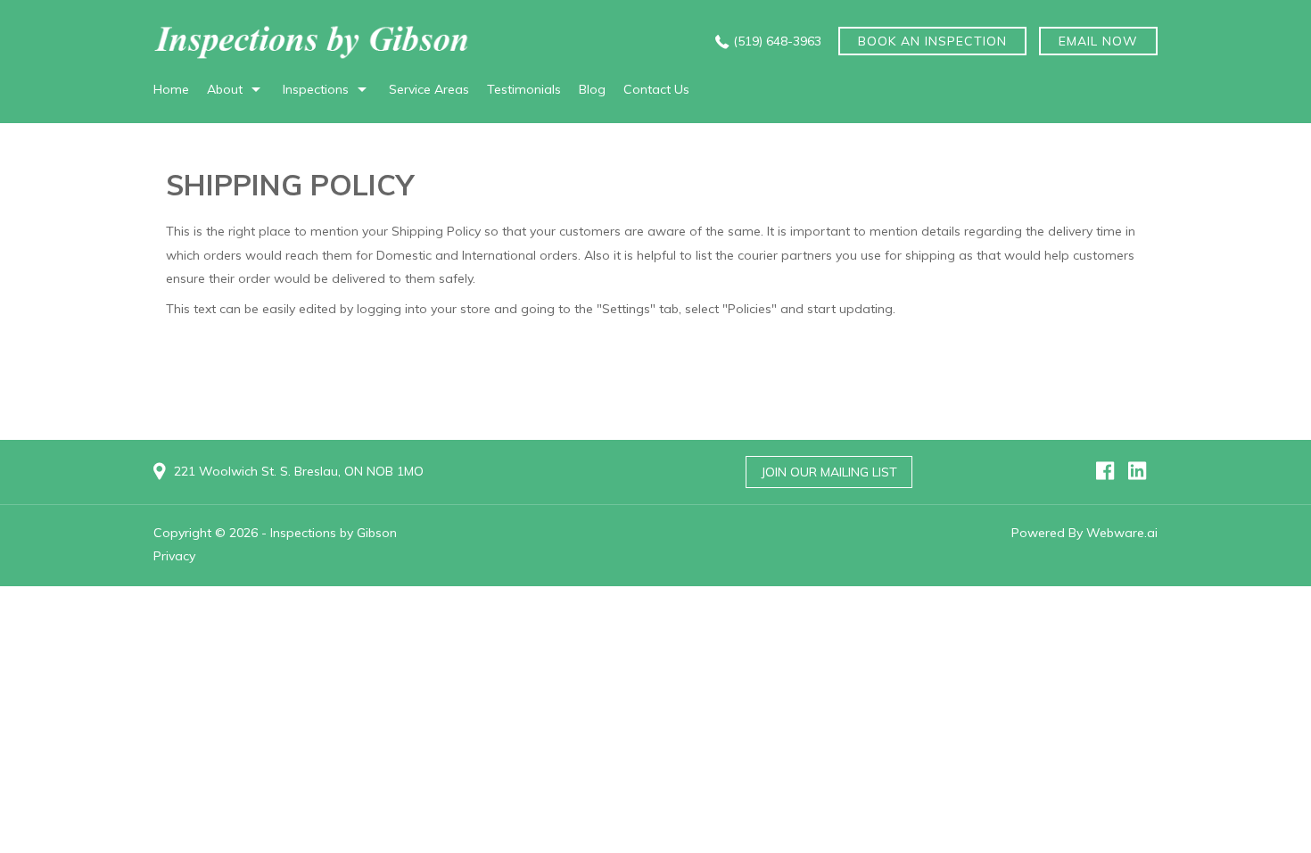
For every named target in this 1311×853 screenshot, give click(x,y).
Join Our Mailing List (829, 472)
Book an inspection (932, 41)
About (225, 89)
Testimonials (524, 89)
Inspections (316, 89)
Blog (592, 89)
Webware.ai (1122, 533)
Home (171, 89)
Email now (1098, 41)
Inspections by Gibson (333, 533)
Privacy (174, 556)
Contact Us (656, 89)
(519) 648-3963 (777, 41)
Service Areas (429, 89)
